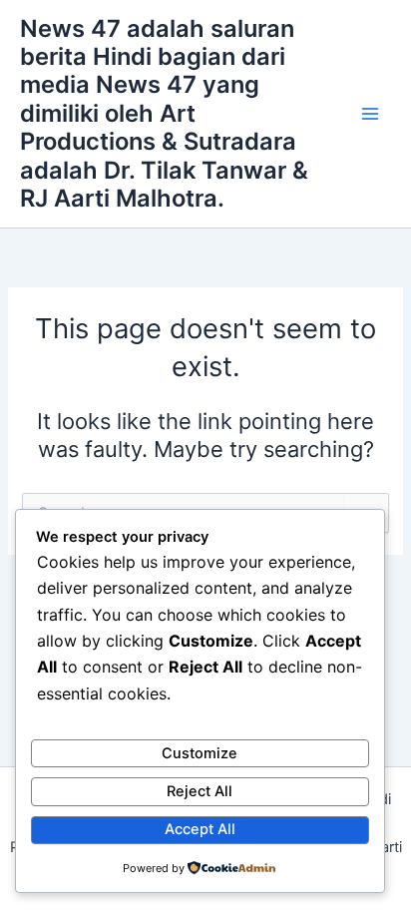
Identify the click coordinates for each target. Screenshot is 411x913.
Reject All (199, 791)
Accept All (200, 829)
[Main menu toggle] (370, 114)
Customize (199, 753)
